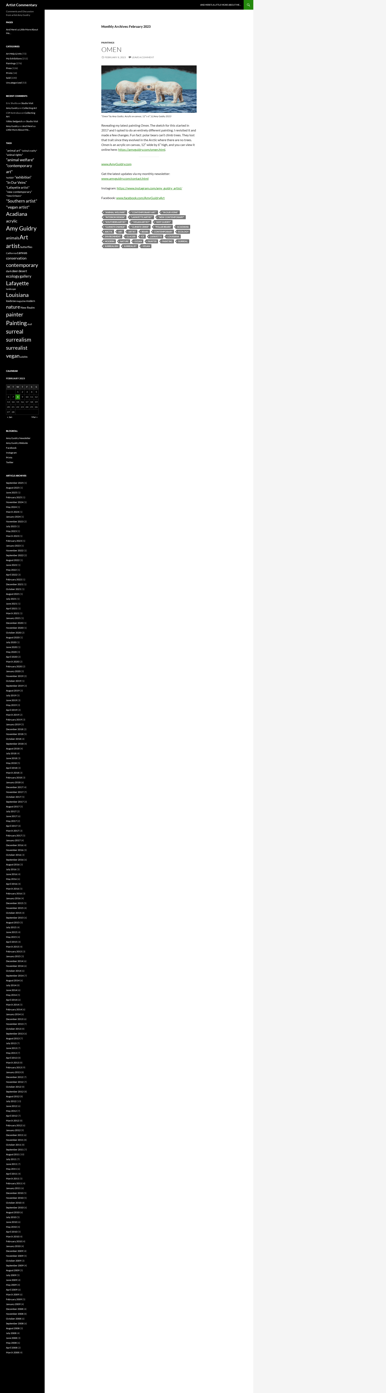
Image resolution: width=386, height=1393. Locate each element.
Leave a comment (143, 57)
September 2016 (15, 859)
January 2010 (13, 1246)
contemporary (163, 231)
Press (9, 68)
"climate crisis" (140, 226)
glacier (131, 236)
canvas (22, 253)
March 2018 (12, 772)
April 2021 (11, 608)
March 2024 (12, 511)
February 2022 (14, 579)
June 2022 (11, 564)
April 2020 (11, 656)
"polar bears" (163, 226)
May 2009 (11, 1284)
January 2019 (13, 724)
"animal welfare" (115, 212)
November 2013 (14, 1023)
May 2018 (11, 763)
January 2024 (13, 516)
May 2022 (11, 569)
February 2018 (14, 777)
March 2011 (12, 1178)
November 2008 (14, 1313)
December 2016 (14, 845)
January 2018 (13, 782)
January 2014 (13, 1014)
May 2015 (11, 936)
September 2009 (15, 1265)
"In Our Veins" (170, 212)
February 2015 (14, 951)
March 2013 (12, 1062)
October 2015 (13, 912)
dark (9, 271)
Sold (8, 77)
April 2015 (11, 941)
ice (142, 236)
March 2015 (12, 946)
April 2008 (11, 1347)
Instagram (11, 452)
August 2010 (13, 1212)
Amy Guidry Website (17, 442)
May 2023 (11, 531)
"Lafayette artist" (142, 217)
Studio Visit (27, 103)
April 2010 (11, 1231)
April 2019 (11, 709)
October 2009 (13, 1260)
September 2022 (15, 555)
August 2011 (13, 1154)
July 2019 (11, 695)
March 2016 (12, 888)
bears (145, 231)
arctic (109, 231)
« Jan (9, 417)
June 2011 (11, 1164)
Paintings (107, 42)
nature (124, 241)
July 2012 (11, 1101)
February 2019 (14, 719)
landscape (11, 289)
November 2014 (14, 965)
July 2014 (11, 985)
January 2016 (13, 898)
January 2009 (13, 1304)
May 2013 (11, 1052)
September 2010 (15, 1207)
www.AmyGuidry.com (116, 164)
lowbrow (11, 301)
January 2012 (13, 1130)
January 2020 (13, 671)
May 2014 (11, 994)
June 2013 (11, 1048)
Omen (111, 49)
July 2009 (11, 1275)
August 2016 (13, 864)
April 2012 (11, 1115)
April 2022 (11, 574)
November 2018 (14, 734)
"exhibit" (10, 177)
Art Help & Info (14, 53)
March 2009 (12, 1294)
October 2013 (13, 1028)
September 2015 (15, 917)
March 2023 (12, 535)
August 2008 (13, 1328)
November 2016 (14, 850)
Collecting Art (29, 108)
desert (22, 271)
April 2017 (11, 825)
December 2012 (14, 1077)
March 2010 (12, 1236)
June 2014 (11, 990)
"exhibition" (23, 177)
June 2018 (11, 758)
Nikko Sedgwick (14, 121)
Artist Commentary (21, 5)
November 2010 (14, 1197)
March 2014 (12, 1004)
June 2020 (11, 647)
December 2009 (14, 1250)
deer (15, 271)
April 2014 (11, 999)
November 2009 (14, 1255)
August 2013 (13, 1038)
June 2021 (11, 603)
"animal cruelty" (29, 150)
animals (12, 238)
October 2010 (13, 1202)
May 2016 (11, 878)
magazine (21, 301)
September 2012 (15, 1091)
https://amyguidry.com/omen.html (141, 149)
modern (109, 241)
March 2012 (12, 1120)
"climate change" (115, 226)
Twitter (9, 462)
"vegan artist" (141, 222)
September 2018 (15, 743)
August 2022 (13, 560)
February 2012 (14, 1125)
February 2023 (14, 540)
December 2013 (14, 1019)
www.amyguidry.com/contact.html (125, 178)
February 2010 (14, 1241)
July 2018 (11, 753)
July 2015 (11, 927)
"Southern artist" (116, 222)
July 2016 (11, 869)
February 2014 (14, 1009)
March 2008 (12, 1352)
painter (152, 241)
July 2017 (11, 811)
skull (29, 324)
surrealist (130, 246)
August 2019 (13, 690)
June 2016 (11, 874)
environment (113, 236)
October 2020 (13, 632)
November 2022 (14, 550)
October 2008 (13, 1318)
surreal (183, 241)
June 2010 (11, 1222)
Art (120, 231)
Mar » (35, 417)
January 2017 (13, 840)
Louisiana (173, 236)
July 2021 (11, 598)
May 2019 (11, 705)
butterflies (26, 247)
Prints (9, 72)
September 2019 (15, 685)
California (11, 253)
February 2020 (14, 666)
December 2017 (14, 787)
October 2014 (13, 970)
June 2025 (11, 492)
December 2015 (14, 903)
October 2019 (13, 680)
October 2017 (13, 796)
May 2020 (11, 651)
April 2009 (11, 1289)
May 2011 (11, 1168)
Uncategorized (14, 82)
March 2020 (12, 661)
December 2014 (14, 961)
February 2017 (14, 835)
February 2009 (14, 1299)
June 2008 (11, 1337)
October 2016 (13, 854)
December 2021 (14, 584)
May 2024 (11, 506)
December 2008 (14, 1308)
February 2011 (14, 1183)
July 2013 (11, 1043)
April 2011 (11, 1173)
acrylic (11, 220)
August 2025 (13, 487)
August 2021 (13, 593)
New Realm (28, 307)
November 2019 (14, 676)
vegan (146, 246)
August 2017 (13, 806)
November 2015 (14, 907)
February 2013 (14, 1067)
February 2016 (14, 893)
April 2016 (11, 883)
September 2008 (15, 1323)
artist (132, 231)
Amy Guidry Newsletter (18, 438)
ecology (183, 231)
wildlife (24, 356)
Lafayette (156, 236)
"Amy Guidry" (163, 222)
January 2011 (13, 1188)
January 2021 (13, 618)
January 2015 (13, 956)
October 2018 (13, 738)
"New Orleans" (14, 195)
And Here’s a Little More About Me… (220, 4)
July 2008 (11, 1333)
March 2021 (12, 613)
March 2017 (12, 830)
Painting (167, 241)
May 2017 (11, 821)
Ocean (138, 241)
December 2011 (14, 1135)
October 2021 (13, 589)
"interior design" (115, 217)
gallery (25, 276)
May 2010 (11, 1226)
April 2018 (11, 767)
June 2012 (11, 1106)
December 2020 (14, 622)
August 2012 (13, 1096)
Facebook (11, 447)
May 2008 (11, 1342)
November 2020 (14, 627)
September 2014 (15, 975)
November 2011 (14, 1139)
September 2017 (15, 801)
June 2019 (11, 700)
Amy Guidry (12, 108)
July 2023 (11, 526)
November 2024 (14, 502)
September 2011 (15, 1149)
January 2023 (13, 545)
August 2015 (13, 922)
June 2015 (11, 932)
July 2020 (11, 642)
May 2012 (11, 1110)
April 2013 (11, 1057)
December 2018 (14, 729)
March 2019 (12, 714)
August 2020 (13, 637)
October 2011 (13, 1144)
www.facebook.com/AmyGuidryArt (140, 198)
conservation (16, 258)
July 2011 (11, 1159)
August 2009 (13, 1270)
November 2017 (14, 792)
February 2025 (14, 497)
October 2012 (13, 1086)
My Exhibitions (14, 58)
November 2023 (14, 521)
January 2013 (13, 1072)
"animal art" (13, 150)
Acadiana (183, 226)
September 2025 (15, 482)
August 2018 (13, 748)
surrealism (111, 246)
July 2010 (11, 1217)
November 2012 (14, 1081)
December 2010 (14, 1193)
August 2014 (13, 980)
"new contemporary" (171, 217)
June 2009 (11, 1279)
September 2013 (15, 1033)
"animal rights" (14, 154)
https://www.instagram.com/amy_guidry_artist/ (149, 188)
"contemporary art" (144, 212)
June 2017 (11, 816)
